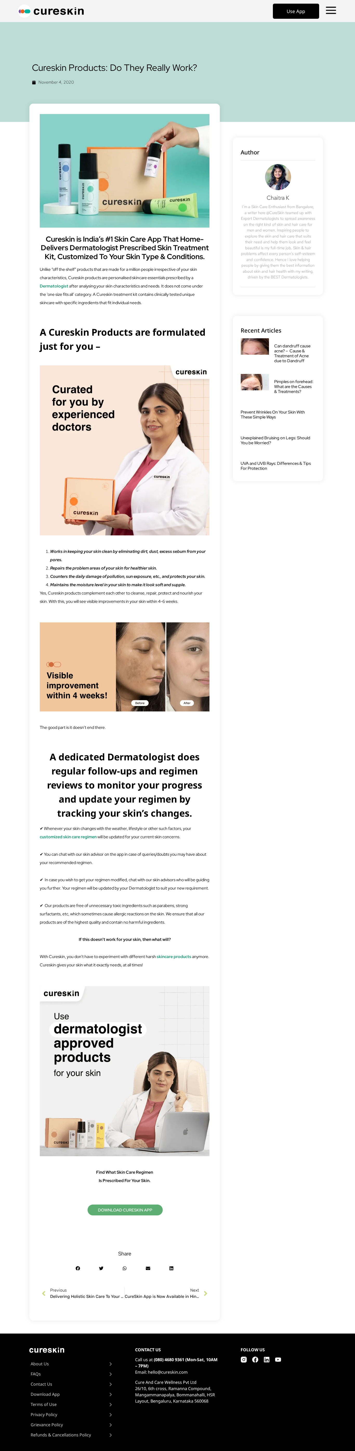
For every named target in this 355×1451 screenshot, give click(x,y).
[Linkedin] (267, 1359)
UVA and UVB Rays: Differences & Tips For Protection (276, 466)
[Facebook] (255, 1359)
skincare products (174, 956)
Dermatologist (54, 286)
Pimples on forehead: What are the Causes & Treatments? (293, 386)
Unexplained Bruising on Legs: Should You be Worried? (275, 440)
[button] (78, 1268)
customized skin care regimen (68, 837)
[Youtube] (278, 1359)
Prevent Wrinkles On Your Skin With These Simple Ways (273, 414)
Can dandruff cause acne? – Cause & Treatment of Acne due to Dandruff (292, 353)
